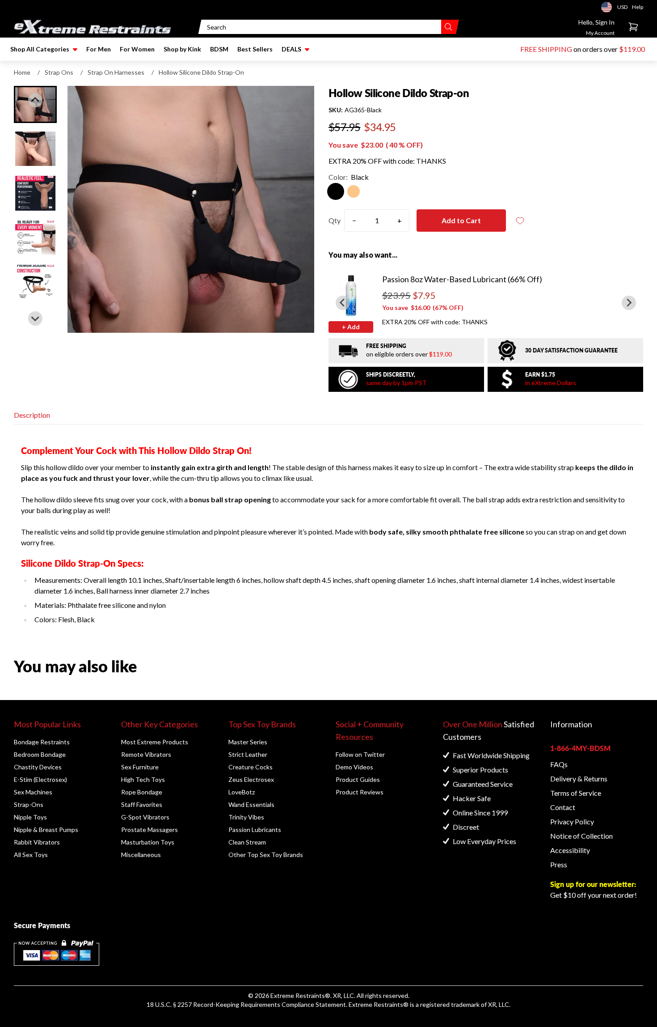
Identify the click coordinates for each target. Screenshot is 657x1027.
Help (637, 7)
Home (22, 72)
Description (32, 415)
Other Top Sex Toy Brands (265, 854)
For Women (137, 49)
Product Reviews (359, 792)
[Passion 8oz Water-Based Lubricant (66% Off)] (350, 295)
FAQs (559, 764)
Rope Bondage (141, 792)
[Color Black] (335, 191)
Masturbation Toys (147, 842)
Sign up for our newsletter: (593, 884)
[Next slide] (35, 318)
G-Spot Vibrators (145, 817)
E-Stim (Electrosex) (40, 779)
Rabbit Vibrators (37, 842)
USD (609, 7)
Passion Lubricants (254, 829)
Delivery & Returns (578, 778)
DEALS (291, 49)
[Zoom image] (190, 209)
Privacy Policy (572, 821)
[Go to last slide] (35, 100)
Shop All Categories (39, 49)
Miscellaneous (141, 854)
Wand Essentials (251, 804)
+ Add (351, 327)
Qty (334, 220)
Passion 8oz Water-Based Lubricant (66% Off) (462, 279)
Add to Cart (461, 220)
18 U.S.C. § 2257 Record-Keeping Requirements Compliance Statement (246, 1004)
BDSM (219, 49)
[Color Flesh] (353, 191)
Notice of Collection (581, 836)
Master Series (247, 742)
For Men (98, 49)
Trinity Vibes (246, 817)
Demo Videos (354, 767)
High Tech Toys (143, 779)
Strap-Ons (28, 804)
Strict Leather (247, 754)
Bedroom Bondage (40, 754)
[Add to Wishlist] (520, 220)
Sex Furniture (140, 767)
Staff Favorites (141, 804)
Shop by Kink (182, 49)
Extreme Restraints (297, 995)
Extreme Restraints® (379, 1004)
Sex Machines (33, 792)
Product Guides (358, 779)
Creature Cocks (250, 767)
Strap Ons (59, 72)
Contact (562, 807)
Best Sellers (255, 49)
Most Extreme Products (154, 742)
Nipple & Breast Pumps (46, 829)
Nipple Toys (30, 817)
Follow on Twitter (360, 754)
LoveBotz (241, 792)
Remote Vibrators (146, 754)
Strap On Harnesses (116, 72)
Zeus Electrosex (251, 779)
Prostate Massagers (149, 829)
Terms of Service (575, 793)
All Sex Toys (31, 854)
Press (558, 864)
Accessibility (570, 850)
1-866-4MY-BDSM (580, 748)
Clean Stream (247, 842)
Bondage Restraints (42, 742)
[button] (35, 148)
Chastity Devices (38, 767)
